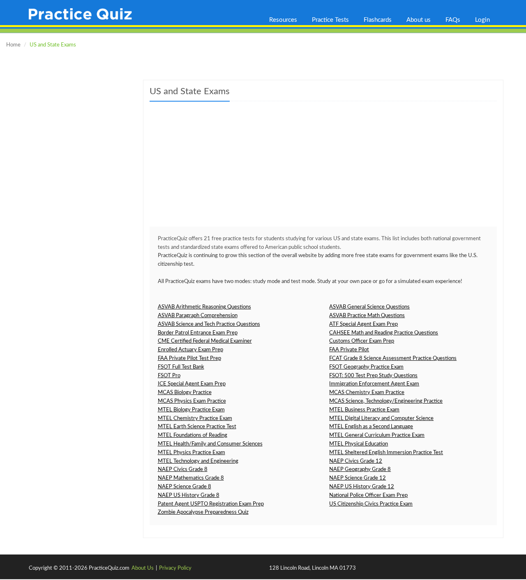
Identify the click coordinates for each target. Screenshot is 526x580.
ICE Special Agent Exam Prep (192, 384)
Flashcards (378, 20)
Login (482, 20)
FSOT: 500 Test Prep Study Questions (373, 375)
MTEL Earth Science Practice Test (197, 426)
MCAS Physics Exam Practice (192, 401)
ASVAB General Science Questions (369, 307)
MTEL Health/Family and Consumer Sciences (210, 444)
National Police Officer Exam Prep (368, 495)
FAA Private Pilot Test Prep (189, 358)
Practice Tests (330, 20)
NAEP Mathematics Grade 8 (191, 478)
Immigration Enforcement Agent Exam (374, 384)
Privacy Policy (175, 568)
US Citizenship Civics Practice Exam (371, 504)
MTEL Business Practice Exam (364, 410)
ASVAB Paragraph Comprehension (198, 315)
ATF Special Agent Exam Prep (363, 324)
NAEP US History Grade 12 (361, 487)
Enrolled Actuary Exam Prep (190, 350)
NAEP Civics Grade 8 (183, 469)
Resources (283, 20)
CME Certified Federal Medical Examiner (205, 341)
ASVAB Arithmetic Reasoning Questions (204, 307)
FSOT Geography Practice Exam (366, 367)
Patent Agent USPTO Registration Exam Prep (211, 504)
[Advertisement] (323, 169)
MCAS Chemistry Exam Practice (366, 392)
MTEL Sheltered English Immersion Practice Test (386, 452)
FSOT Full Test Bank (181, 367)
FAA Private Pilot (349, 350)
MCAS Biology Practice (185, 392)
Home (13, 45)
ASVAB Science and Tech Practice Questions (209, 324)
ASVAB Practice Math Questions (367, 315)
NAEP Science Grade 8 (184, 487)
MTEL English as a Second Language (371, 426)
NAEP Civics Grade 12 (355, 461)
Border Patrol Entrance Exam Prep (198, 333)
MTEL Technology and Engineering (198, 461)
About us (418, 20)
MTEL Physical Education (358, 444)
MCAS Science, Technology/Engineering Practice (386, 401)
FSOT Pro (169, 375)
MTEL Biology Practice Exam (191, 410)
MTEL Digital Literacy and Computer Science (381, 418)
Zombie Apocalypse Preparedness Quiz (203, 512)
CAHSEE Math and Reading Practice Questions (383, 333)
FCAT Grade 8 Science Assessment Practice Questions (393, 358)
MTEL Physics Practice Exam (191, 452)
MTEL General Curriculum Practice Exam (376, 435)
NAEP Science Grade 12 (357, 478)
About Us (143, 568)
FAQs (452, 20)
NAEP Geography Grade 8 (360, 469)
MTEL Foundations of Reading (192, 435)
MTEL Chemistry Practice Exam (195, 418)
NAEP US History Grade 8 (188, 495)
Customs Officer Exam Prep (361, 341)
